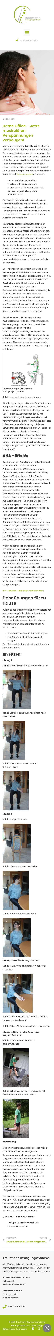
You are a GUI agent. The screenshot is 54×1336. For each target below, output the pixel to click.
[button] (27, 32)
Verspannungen (24, 174)
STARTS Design (36, 1325)
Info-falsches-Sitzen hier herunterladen (23, 590)
